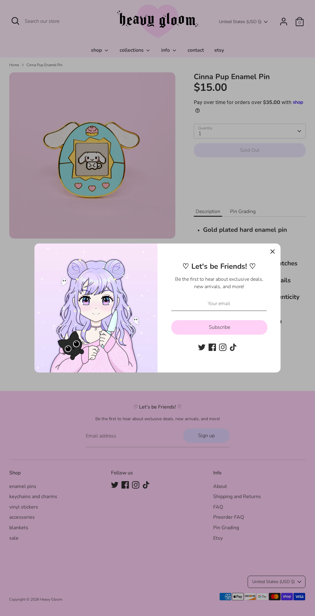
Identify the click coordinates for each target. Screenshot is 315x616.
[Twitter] (201, 347)
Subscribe (219, 327)
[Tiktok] (233, 347)
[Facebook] (212, 347)
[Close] (272, 251)
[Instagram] (222, 347)
